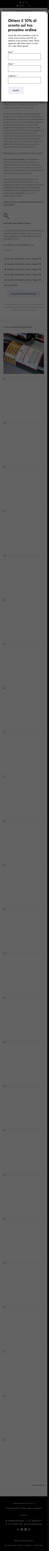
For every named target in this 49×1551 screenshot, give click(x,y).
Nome (11, 64)
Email (11, 52)
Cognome (12, 75)
